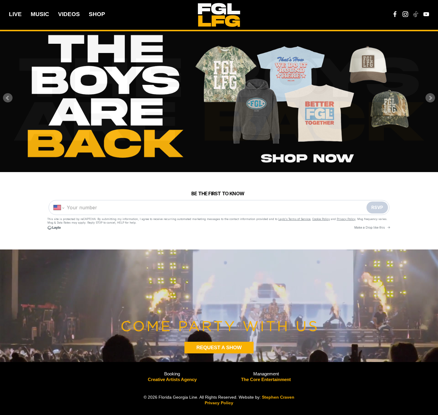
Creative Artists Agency (172, 379)
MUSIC (40, 14)
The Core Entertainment (266, 379)
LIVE (15, 14)
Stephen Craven (278, 397)
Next (430, 98)
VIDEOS (69, 14)
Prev (8, 98)
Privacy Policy (219, 402)
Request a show (219, 347)
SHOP (97, 14)
